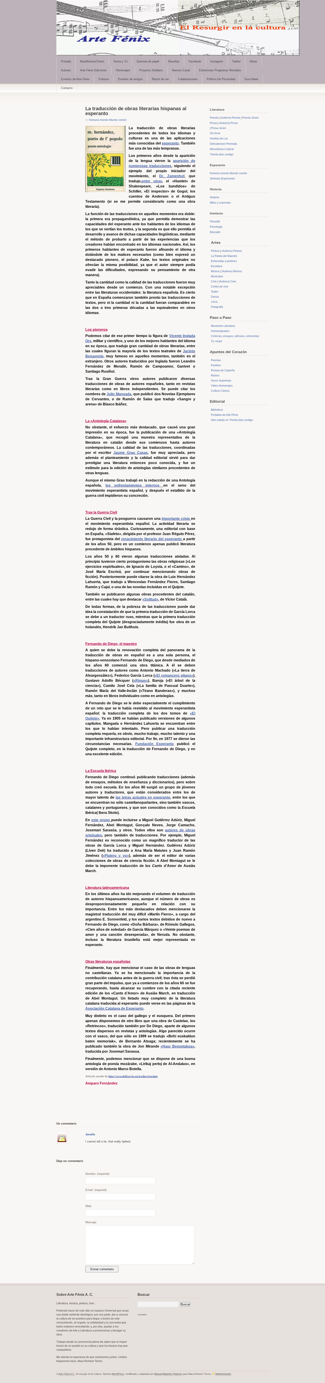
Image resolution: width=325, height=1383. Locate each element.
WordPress (118, 1374)
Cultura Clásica (220, 390)
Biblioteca (217, 409)
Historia (214, 197)
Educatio (215, 232)
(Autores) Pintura (232, 250)
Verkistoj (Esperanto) (222, 178)
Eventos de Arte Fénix (75, 79)
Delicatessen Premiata (223, 143)
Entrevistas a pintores (224, 261)
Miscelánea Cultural (222, 149)
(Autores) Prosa (228, 123)
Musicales (217, 276)
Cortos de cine (219, 286)
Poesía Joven (250, 117)
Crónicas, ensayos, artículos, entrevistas (235, 336)
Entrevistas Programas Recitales (220, 70)
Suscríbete (251, 79)
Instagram (216, 61)
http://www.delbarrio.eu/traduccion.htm (133, 1076)
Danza (215, 296)
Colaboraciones (188, 79)
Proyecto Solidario (151, 70)
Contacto (67, 88)
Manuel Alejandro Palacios (168, 1374)
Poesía (214, 117)
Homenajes (123, 70)
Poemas (216, 360)
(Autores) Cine (227, 281)
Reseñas (174, 61)
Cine (214, 281)
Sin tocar (215, 133)
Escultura (216, 266)
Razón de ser (160, 79)
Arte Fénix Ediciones (93, 70)
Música (215, 271)
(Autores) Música (232, 271)
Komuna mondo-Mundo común (107, 119)
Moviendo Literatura (223, 325)
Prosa (213, 123)
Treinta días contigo (221, 154)
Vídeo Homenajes (222, 385)
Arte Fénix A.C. (67, 1374)
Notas (253, 61)
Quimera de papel (148, 61)
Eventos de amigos (130, 79)
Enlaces (104, 79)
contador (142, 1314)
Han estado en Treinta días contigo (232, 420)
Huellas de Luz (219, 138)
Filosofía (215, 221)
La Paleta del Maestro (224, 256)
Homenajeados (220, 331)
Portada (66, 61)
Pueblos (216, 365)
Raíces (215, 375)
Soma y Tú (120, 61)
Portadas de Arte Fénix (224, 414)
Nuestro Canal (181, 70)
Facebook (195, 61)
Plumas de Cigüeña (223, 370)
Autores (66, 70)
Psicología (216, 226)
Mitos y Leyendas (220, 202)
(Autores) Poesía (230, 117)
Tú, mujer (216, 341)
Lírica (214, 301)
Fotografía (217, 306)
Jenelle (90, 1134)
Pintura (215, 250)
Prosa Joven (218, 128)
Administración (223, 1374)
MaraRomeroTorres (92, 61)
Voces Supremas (221, 380)
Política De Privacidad (221, 79)
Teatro (214, 291)
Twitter (236, 61)
